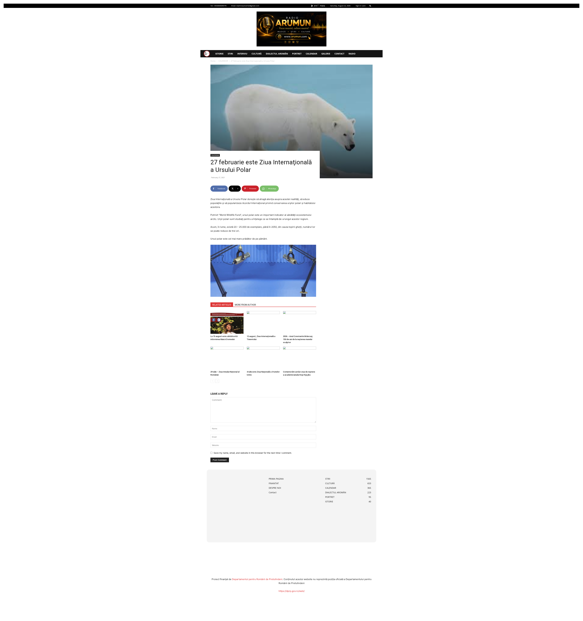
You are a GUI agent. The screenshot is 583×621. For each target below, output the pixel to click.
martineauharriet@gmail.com (247, 6)
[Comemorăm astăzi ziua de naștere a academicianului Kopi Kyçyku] (299, 358)
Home (213, 61)
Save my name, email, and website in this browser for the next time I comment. (253, 453)
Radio (352, 53)
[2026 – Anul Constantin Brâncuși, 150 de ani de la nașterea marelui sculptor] (299, 322)
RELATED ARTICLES (221, 305)
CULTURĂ (257, 53)
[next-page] (217, 381)
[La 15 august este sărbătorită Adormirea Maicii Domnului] (227, 322)
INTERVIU (242, 53)
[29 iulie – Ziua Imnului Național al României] (227, 358)
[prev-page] (212, 381)
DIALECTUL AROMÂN (277, 53)
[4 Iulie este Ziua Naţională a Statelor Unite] (263, 358)
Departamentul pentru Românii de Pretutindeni (257, 579)
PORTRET (297, 53)
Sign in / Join (361, 6)
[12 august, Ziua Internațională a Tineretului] (263, 322)
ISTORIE (219, 53)
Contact (339, 53)
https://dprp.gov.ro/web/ (292, 591)
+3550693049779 (220, 6)
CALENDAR (311, 53)
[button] (370, 6)
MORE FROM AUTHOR (245, 305)
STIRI (230, 53)
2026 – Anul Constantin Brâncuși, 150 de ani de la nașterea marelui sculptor (298, 339)
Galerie (325, 53)
